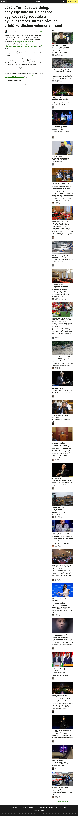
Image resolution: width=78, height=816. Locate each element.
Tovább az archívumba (63, 801)
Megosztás (40, 31)
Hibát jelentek (18, 807)
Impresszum (25, 807)
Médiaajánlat (52, 807)
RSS (56, 807)
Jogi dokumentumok (43, 807)
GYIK (13, 807)
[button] (7, 84)
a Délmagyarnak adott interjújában (23, 41)
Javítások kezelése (33, 807)
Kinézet (64, 1)
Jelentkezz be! (73, 1)
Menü (4, 1)
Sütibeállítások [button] (62, 807)
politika (9, 31)
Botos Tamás (9, 30)
